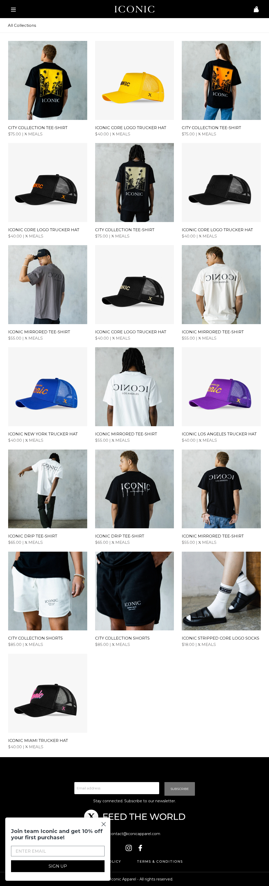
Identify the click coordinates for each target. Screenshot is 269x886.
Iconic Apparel (123, 879)
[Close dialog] (103, 824)
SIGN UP (58, 866)
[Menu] (12, 9)
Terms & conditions (160, 861)
